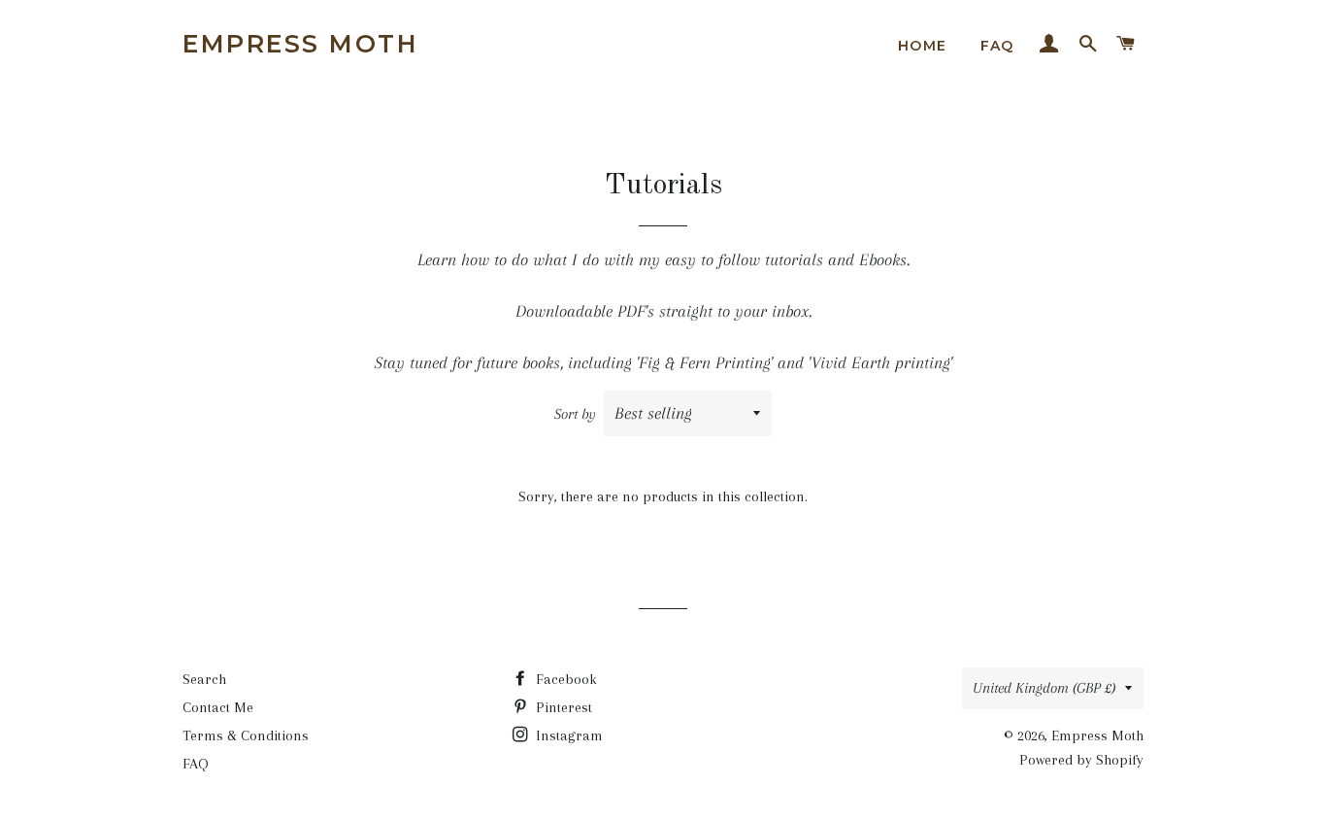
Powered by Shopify (1081, 760)
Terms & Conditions (245, 735)
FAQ (997, 45)
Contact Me (217, 707)
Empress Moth (300, 43)
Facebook (564, 679)
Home (922, 45)
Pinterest (562, 707)
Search (204, 679)
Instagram (567, 735)
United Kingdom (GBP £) (1044, 688)
